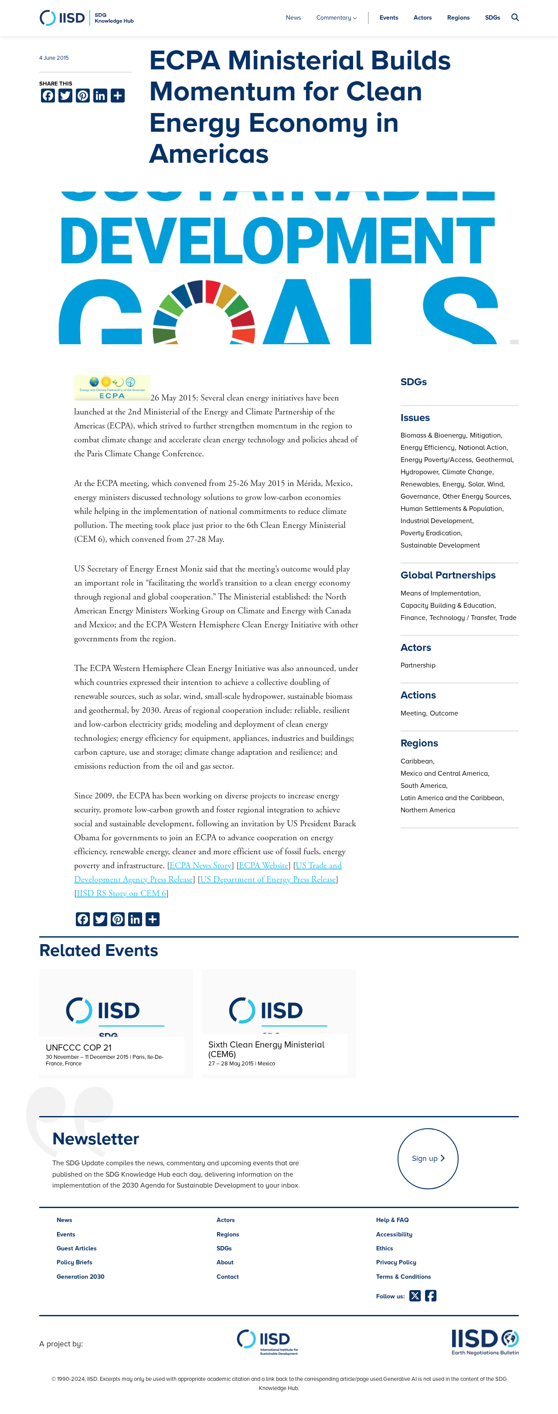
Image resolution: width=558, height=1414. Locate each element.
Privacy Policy (396, 1262)
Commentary (333, 17)
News (293, 17)
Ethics (384, 1248)
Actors (423, 17)
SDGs (492, 17)
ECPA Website (263, 865)
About (225, 1262)
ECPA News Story (200, 865)
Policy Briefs (74, 1262)
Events (389, 17)
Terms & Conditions (403, 1276)
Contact (228, 1276)
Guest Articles (77, 1248)
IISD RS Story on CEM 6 (121, 893)
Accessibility (394, 1234)
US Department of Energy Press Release (268, 879)
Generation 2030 (81, 1276)
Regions (458, 17)
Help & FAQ (392, 1220)
